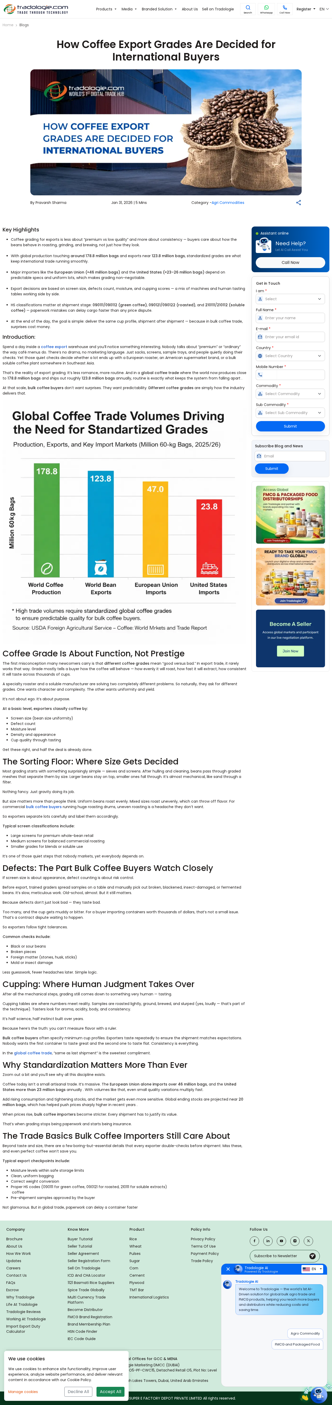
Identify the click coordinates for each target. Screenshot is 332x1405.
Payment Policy (205, 1253)
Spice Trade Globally (86, 1290)
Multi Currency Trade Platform (87, 1300)
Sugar (134, 1260)
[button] (248, 9)
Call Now (285, 12)
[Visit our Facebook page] (254, 1241)
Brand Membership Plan (89, 1324)
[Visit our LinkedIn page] (268, 1241)
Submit (290, 426)
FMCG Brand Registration (90, 1317)
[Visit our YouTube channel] (281, 1241)
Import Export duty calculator (23, 1329)
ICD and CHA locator (86, 1275)
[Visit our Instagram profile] (295, 1241)
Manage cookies (23, 1391)
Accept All (110, 1392)
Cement (137, 1275)
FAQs (10, 1282)
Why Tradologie (20, 1297)
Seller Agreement (83, 1253)
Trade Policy (202, 1260)
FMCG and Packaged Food (297, 1344)
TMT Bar (136, 1290)
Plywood (136, 1282)
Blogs (24, 25)
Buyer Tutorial (80, 1239)
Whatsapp (266, 12)
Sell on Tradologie (84, 1268)
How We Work (18, 1253)
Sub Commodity (272, 404)
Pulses (135, 1253)
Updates (13, 1260)
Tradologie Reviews (23, 1311)
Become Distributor (85, 1309)
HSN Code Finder (82, 1331)
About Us (14, 1246)
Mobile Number (271, 366)
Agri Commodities (228, 202)
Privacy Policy (203, 1239)
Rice (133, 1239)
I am (261, 291)
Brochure (14, 1239)
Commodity (268, 385)
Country (265, 347)
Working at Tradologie (26, 1319)
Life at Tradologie (22, 1304)
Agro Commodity (305, 1333)
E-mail (263, 328)
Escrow (12, 1290)
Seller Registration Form (89, 1260)
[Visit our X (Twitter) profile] (308, 1241)
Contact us (16, 1275)
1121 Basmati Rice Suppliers (91, 1282)
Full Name (266, 309)
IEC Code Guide (82, 1338)
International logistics (149, 1297)
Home (8, 25)
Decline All (78, 1392)
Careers (13, 1268)
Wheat (135, 1246)
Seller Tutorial (80, 1246)
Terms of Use (203, 1246)
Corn (133, 1268)
